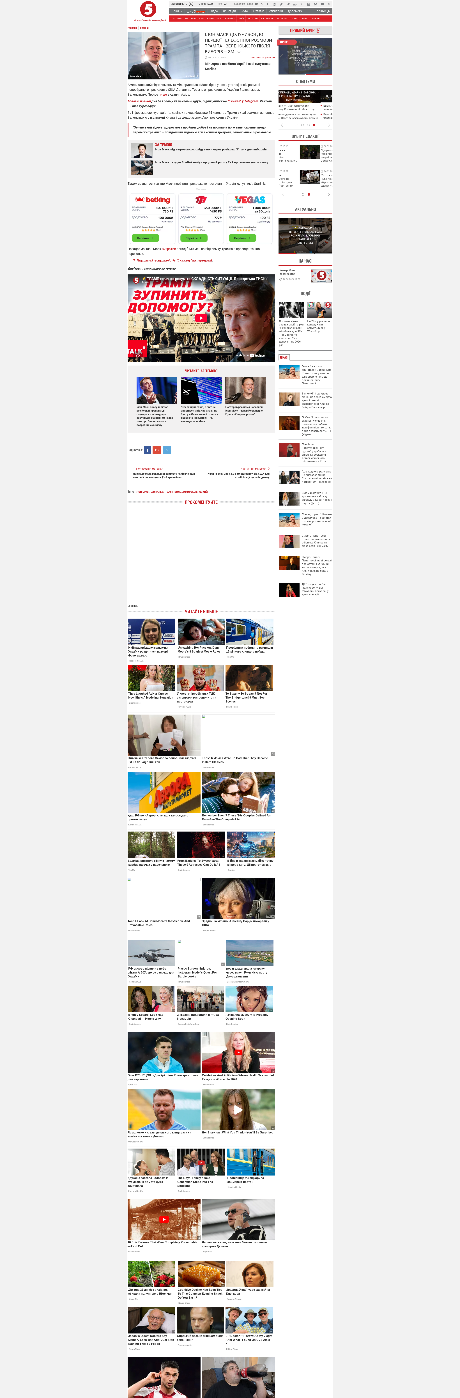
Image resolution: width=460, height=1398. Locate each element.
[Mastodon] (308, 4)
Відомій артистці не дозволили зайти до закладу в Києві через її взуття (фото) (317, 498)
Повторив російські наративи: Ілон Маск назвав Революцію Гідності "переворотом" (244, 410)
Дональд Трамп (162, 491)
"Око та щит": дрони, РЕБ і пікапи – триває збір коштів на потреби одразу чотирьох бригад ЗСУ (294, 182)
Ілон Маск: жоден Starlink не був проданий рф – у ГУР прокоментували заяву (211, 162)
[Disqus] (201, 558)
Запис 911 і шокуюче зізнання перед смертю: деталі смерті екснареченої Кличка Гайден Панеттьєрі (317, 400)
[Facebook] (267, 4)
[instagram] (274, 4)
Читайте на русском (263, 57)
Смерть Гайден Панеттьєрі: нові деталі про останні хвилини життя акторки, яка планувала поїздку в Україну (317, 565)
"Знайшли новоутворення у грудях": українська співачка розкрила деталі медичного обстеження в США (314, 453)
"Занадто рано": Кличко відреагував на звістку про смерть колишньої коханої (317, 519)
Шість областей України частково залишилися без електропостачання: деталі (305, 109)
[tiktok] (281, 4)
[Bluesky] (315, 4)
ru (262, 4)
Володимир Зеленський (191, 491)
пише (163, 94)
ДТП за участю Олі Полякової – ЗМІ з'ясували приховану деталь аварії (315, 589)
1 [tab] (292, 74)
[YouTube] (322, 4)
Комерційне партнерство (287, 272)
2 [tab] (319, 74)
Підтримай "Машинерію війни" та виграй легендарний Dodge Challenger (293, 155)
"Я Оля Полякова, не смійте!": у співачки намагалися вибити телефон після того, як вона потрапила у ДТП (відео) (316, 426)
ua (256, 4)
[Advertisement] (201, 217)
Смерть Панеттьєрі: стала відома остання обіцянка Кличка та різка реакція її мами (316, 541)
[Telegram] (288, 4)
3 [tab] (308, 125)
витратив (169, 249)
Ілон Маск (143, 491)
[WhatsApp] (294, 4)
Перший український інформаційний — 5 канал (148, 12)
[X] (301, 4)
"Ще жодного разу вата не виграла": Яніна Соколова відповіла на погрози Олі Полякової (317, 476)
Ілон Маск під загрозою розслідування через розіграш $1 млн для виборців (211, 149)
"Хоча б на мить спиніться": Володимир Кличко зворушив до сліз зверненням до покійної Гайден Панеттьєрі (316, 375)
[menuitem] (177, 11)
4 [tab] (314, 125)
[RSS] (329, 4)
